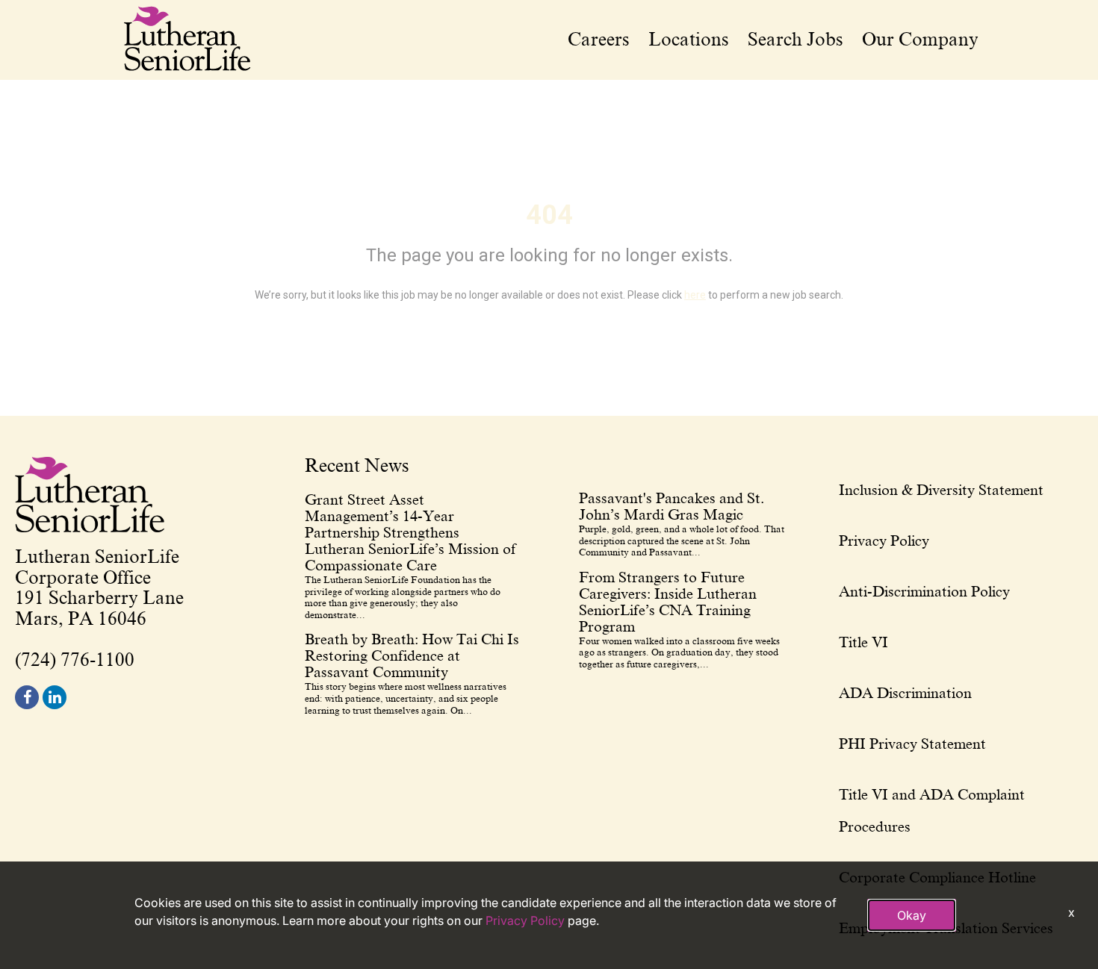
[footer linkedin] (54, 697)
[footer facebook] (27, 697)
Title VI (863, 642)
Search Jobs (795, 39)
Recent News (357, 466)
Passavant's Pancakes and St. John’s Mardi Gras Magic (671, 506)
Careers (599, 39)
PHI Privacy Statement (912, 743)
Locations (688, 39)
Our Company (920, 39)
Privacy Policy (884, 540)
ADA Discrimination (905, 693)
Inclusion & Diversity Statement (941, 490)
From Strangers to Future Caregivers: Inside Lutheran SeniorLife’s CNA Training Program (668, 602)
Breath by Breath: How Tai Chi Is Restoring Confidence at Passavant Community (412, 655)
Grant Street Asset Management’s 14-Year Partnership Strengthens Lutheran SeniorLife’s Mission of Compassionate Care (410, 532)
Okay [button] (911, 915)
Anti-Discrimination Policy (924, 591)
